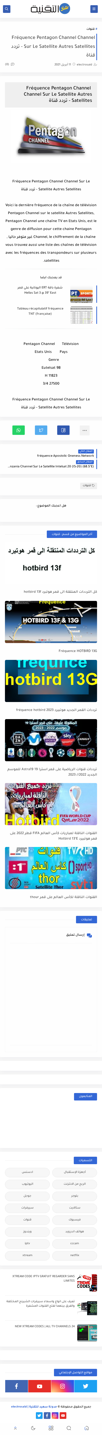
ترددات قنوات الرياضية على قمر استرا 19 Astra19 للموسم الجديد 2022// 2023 (52, 772)
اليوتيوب (27, 1184)
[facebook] (16, 1386)
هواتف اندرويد (74, 1232)
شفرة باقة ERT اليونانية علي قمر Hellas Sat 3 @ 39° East (40, 290)
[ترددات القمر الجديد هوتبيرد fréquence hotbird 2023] (51, 681)
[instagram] (62, 1386)
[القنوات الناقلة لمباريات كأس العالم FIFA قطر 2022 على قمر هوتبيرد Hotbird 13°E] (51, 804)
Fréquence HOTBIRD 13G (78, 651)
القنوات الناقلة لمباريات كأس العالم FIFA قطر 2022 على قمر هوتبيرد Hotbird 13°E (53, 836)
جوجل (27, 1196)
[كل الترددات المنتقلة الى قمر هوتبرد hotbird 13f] (51, 563)
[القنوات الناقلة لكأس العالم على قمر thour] (51, 868)
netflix (74, 1255)
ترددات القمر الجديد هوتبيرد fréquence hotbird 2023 (56, 710)
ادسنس (27, 1172)
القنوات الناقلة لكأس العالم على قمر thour (63, 897)
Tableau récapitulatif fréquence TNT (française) (40, 311)
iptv (27, 1243)
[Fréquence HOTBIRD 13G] (51, 622)
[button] (63, 430)
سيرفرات (27, 1208)
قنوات (90, 29)
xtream (27, 1255)
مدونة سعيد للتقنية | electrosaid (34, 1407)
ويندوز (27, 1232)
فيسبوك (75, 1220)
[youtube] (39, 1386)
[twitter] (85, 1386)
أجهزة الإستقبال (75, 1172)
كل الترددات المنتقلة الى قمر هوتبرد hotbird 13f (60, 592)
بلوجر (74, 1196)
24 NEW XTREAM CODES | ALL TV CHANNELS (45, 1326)
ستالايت (74, 1208)
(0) (7, 64)
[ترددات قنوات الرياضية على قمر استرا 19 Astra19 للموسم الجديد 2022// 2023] (51, 740)
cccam (74, 1243)
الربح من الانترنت (75, 1184)
